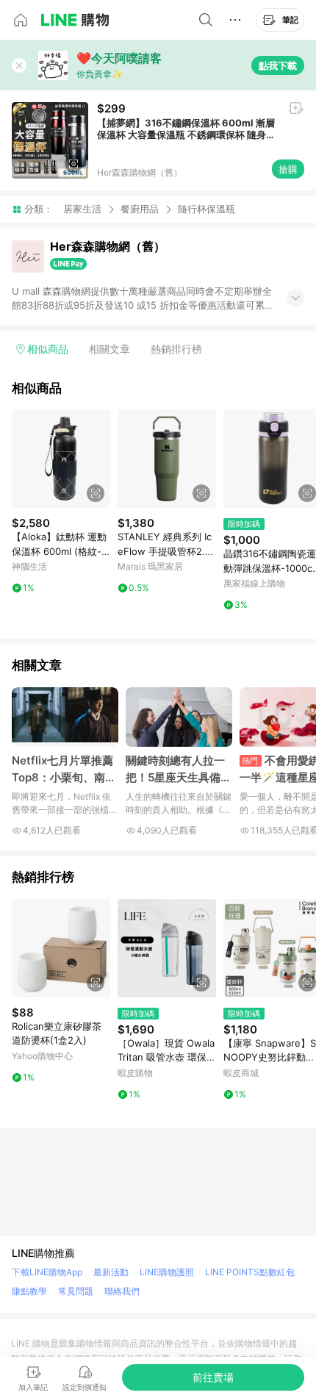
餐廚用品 (140, 209)
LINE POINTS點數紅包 (250, 1271)
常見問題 (75, 1291)
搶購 (288, 169)
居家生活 (82, 209)
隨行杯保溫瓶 (206, 209)
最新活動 (111, 1271)
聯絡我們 (122, 1291)
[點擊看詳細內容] (61, 458)
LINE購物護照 (167, 1271)
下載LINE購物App (47, 1271)
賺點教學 (29, 1291)
